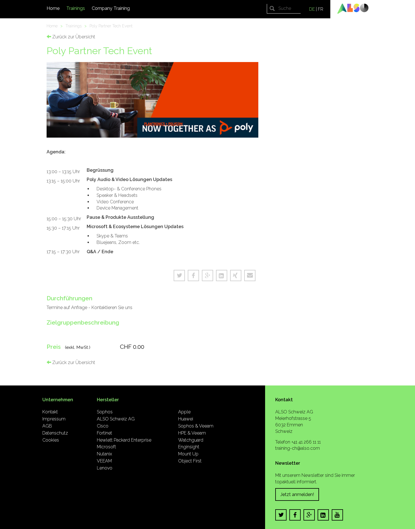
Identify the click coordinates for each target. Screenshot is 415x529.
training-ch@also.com (297, 448)
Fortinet (104, 433)
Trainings (75, 8)
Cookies (50, 440)
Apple (184, 412)
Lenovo (104, 468)
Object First (190, 461)
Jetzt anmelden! (297, 494)
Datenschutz (55, 433)
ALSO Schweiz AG (116, 419)
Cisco (102, 426)
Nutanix (104, 454)
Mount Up (188, 454)
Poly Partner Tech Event (110, 25)
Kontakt (50, 412)
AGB (47, 426)
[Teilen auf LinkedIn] (221, 275)
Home (53, 8)
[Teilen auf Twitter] (179, 275)
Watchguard (190, 440)
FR (320, 9)
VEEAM (104, 461)
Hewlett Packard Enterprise (124, 440)
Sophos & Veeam (195, 426)
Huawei (185, 419)
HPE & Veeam (192, 433)
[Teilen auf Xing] (235, 275)
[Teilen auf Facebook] (193, 275)
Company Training (111, 8)
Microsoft (106, 446)
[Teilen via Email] (249, 275)
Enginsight (188, 446)
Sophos (105, 412)
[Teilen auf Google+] (207, 275)
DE (312, 9)
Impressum (53, 419)
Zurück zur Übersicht (73, 36)
